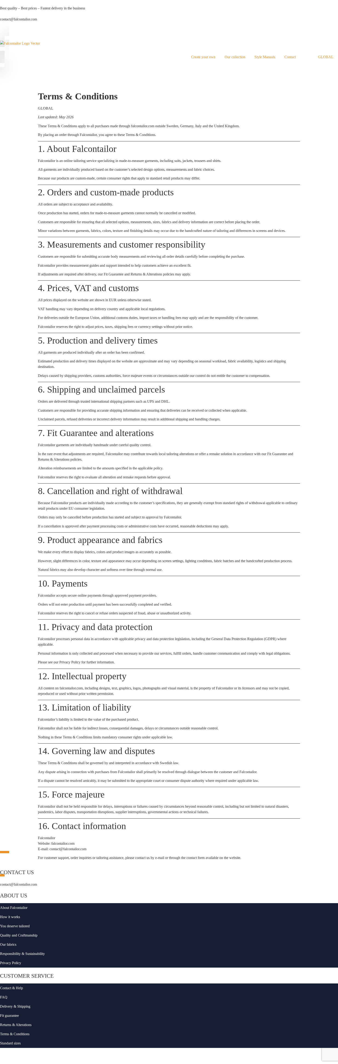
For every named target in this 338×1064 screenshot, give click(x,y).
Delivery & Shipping (15, 1006)
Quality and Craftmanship (18, 935)
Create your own (203, 57)
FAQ (3, 997)
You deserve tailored (15, 926)
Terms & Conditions (14, 1034)
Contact (290, 57)
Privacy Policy (10, 963)
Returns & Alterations (16, 1025)
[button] (4, 31)
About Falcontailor (13, 908)
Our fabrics (8, 944)
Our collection (235, 57)
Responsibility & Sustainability (22, 954)
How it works (10, 917)
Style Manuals (265, 57)
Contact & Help (11, 988)
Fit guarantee (9, 1016)
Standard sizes (10, 1043)
